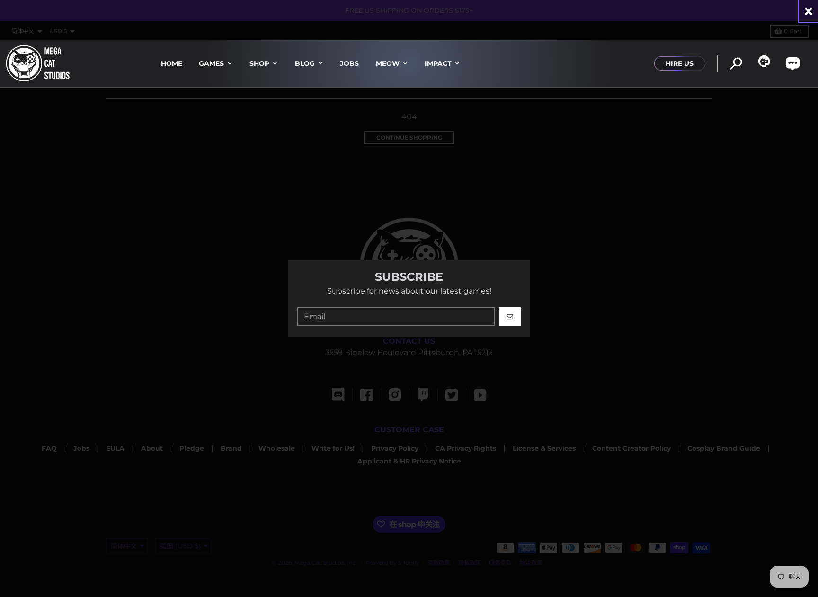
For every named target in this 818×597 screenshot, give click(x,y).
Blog (305, 63)
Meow (388, 63)
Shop (259, 63)
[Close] (808, 11)
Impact (438, 63)
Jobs (349, 63)
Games (211, 63)
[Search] (736, 63)
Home (171, 63)
